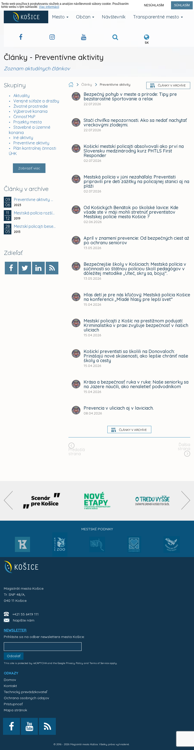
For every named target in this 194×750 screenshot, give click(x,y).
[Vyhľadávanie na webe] (115, 38)
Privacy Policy (74, 663)
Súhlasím (182, 5)
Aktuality (21, 95)
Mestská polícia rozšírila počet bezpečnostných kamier (35, 212)
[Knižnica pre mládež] (171, 547)
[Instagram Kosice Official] (52, 38)
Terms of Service (99, 663)
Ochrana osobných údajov (26, 698)
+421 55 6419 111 (25, 614)
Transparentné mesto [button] (156, 17)
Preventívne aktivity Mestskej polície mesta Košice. (35, 199)
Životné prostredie (30, 106)
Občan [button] (84, 17)
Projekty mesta (27, 121)
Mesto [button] (59, 17)
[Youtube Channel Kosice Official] (83, 38)
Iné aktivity (23, 137)
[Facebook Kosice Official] (21, 38)
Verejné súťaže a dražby (36, 100)
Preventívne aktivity (31, 142)
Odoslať (13, 656)
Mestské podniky (97, 529)
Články (87, 84)
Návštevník (114, 17)
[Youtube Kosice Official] (29, 726)
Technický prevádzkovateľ (25, 692)
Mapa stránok (15, 710)
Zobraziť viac (29, 168)
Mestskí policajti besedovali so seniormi (35, 226)
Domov (10, 679)
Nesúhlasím (154, 5)
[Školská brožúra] (152, 501)
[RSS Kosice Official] (47, 726)
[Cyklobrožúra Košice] (97, 501)
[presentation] (8, 500)
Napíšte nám (23, 620)
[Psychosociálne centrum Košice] (134, 547)
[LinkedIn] (38, 268)
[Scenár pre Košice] (42, 501)
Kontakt (10, 685)
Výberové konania (30, 111)
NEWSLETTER (15, 630)
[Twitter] (24, 268)
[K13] (22, 545)
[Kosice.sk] (26, 17)
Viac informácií (49, 7)
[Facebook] (11, 268)
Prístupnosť (13, 704)
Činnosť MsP (24, 116)
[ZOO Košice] (59, 555)
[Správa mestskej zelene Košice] (97, 546)
